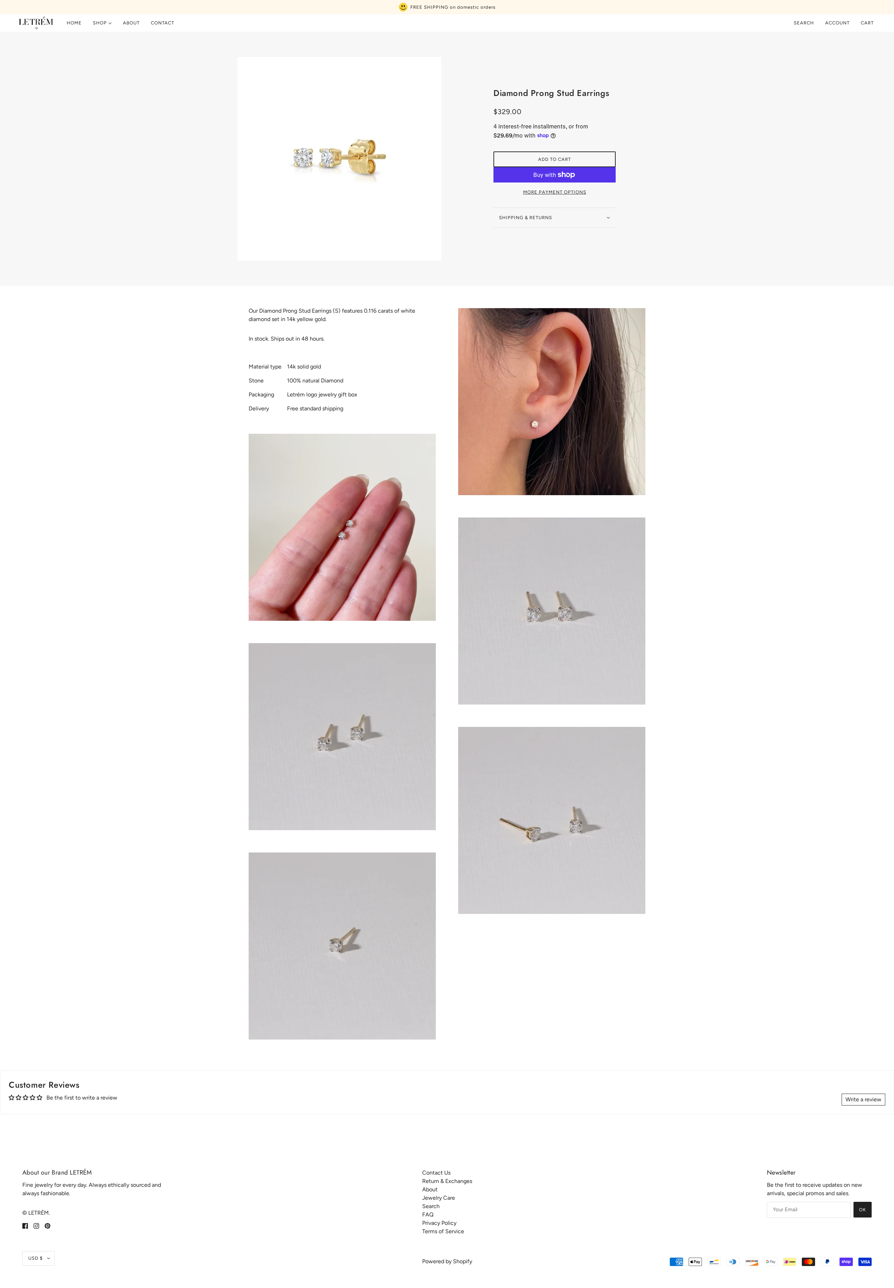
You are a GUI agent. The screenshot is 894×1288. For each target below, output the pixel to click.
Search (804, 22)
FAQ (427, 1214)
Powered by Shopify (447, 1261)
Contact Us (436, 1172)
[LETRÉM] (35, 23)
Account (837, 22)
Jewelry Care (438, 1197)
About (430, 1189)
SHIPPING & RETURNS (525, 217)
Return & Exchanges (447, 1181)
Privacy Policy (439, 1223)
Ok (862, 1209)
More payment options (554, 192)
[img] (25, 1226)
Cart (868, 22)
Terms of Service (443, 1231)
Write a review (863, 1099)
